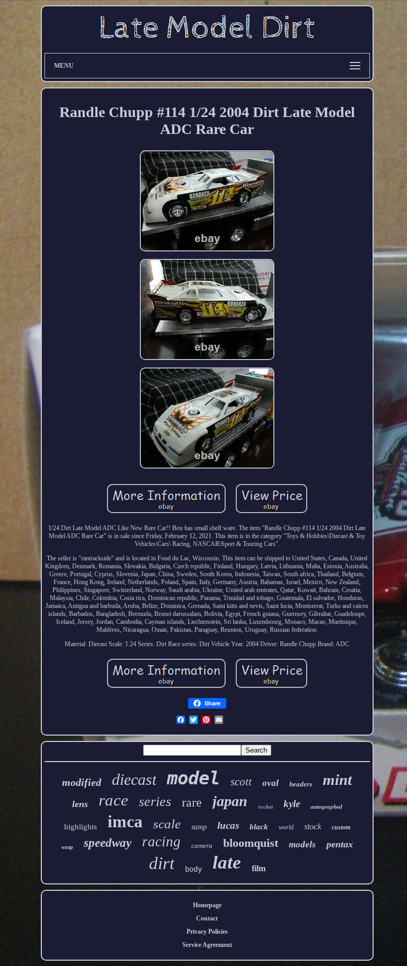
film (259, 868)
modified (81, 782)
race (113, 800)
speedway (107, 842)
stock (312, 826)
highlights (80, 826)
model (193, 778)
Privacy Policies (207, 931)
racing (161, 841)
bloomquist (250, 842)
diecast (134, 779)
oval (270, 783)
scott (241, 781)
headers (300, 784)
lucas (228, 825)
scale (167, 824)
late (227, 862)
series (155, 801)
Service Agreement (207, 945)
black (259, 826)
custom (341, 827)
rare (192, 802)
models (302, 844)
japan (230, 801)
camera (202, 845)
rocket (265, 806)
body (193, 869)
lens (80, 804)
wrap (67, 847)
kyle (292, 803)
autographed (326, 806)
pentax (339, 844)
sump (199, 827)
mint (337, 779)
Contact (207, 918)
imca (125, 821)
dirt (161, 863)
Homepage (207, 905)
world (286, 827)
